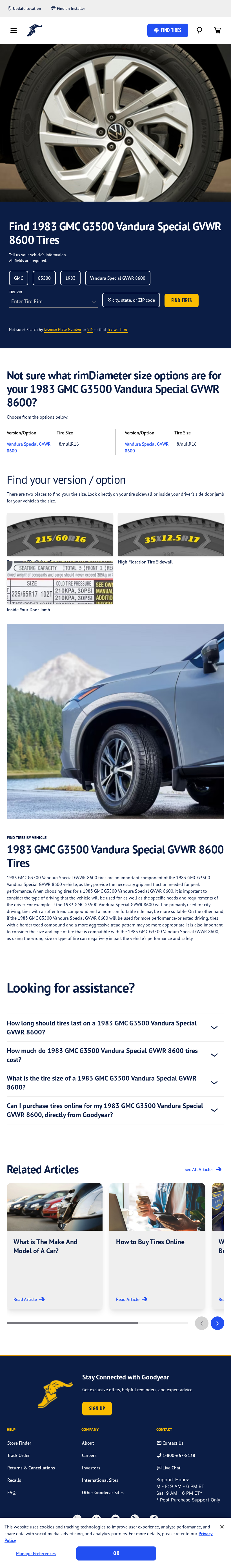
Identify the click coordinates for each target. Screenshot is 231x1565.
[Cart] (217, 30)
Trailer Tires (117, 329)
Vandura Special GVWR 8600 (29, 447)
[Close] (222, 1527)
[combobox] (18, 278)
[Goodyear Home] (35, 30)
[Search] (199, 30)
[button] (55, 1246)
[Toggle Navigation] (13, 30)
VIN (90, 329)
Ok (116, 1553)
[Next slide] (217, 1323)
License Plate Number (62, 329)
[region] (115, 1541)
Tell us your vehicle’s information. (38, 254)
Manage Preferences (36, 1553)
